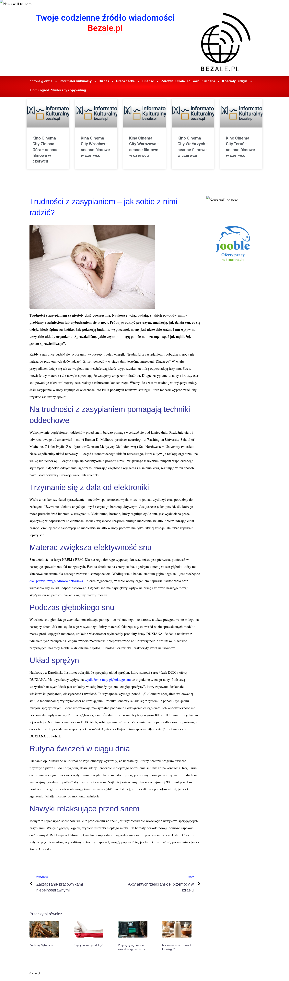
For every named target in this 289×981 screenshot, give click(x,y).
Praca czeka (125, 81)
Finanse (148, 81)
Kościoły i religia (235, 81)
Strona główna (41, 81)
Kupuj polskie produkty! (88, 945)
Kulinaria (208, 81)
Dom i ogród (39, 90)
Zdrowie (167, 81)
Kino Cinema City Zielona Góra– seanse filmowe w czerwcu (45, 150)
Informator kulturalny (76, 81)
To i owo (193, 81)
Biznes (104, 81)
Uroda (180, 81)
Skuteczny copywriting (68, 90)
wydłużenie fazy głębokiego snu (108, 679)
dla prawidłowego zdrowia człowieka (56, 580)
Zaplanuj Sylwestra (41, 945)
